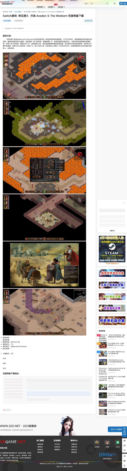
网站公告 (74, 449)
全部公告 (112, 230)
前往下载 (89, 20)
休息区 (60, 7)
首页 (10, 12)
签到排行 (40, 447)
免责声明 (57, 447)
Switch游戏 (17, 12)
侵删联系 (57, 449)
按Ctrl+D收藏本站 (117, 429)
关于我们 (57, 444)
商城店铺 (40, 444)
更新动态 (74, 452)
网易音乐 (40, 449)
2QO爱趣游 (59, 463)
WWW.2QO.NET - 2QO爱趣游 (18, 426)
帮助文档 (74, 447)
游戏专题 (40, 452)
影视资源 (40, 7)
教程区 (52, 6)
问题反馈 (74, 444)
